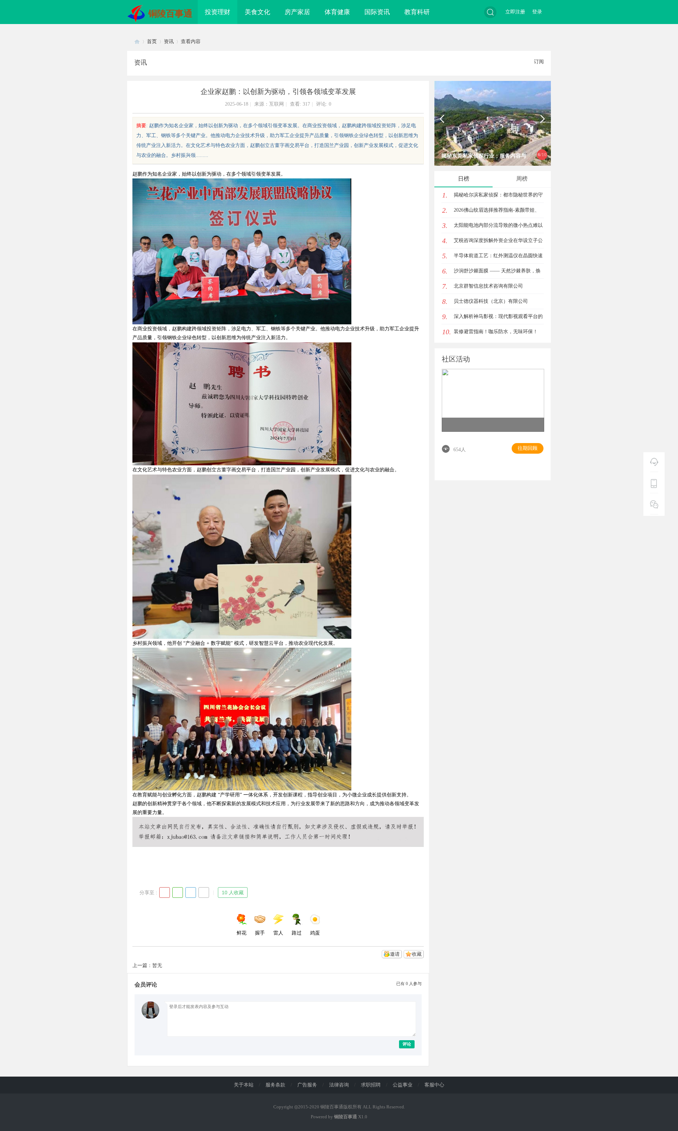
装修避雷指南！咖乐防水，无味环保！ (496, 331)
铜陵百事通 (170, 13)
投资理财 (217, 12)
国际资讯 (377, 12)
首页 (152, 41)
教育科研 (417, 12)
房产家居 (297, 12)
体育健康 (337, 12)
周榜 (522, 179)
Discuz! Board (137, 41)
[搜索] (490, 12)
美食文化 (257, 12)
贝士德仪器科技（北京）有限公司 (491, 301)
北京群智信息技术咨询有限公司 (488, 286)
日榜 (463, 179)
